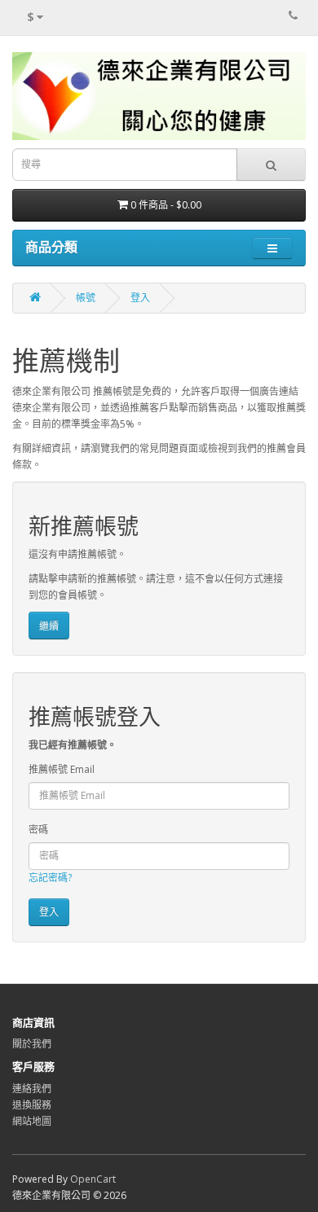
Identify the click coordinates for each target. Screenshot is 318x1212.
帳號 (85, 298)
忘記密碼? (50, 878)
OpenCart (93, 1179)
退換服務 (31, 1105)
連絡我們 (31, 1089)
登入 (140, 298)
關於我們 (31, 1044)
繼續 (49, 626)
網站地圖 (31, 1121)
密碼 (38, 830)
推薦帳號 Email (62, 769)
